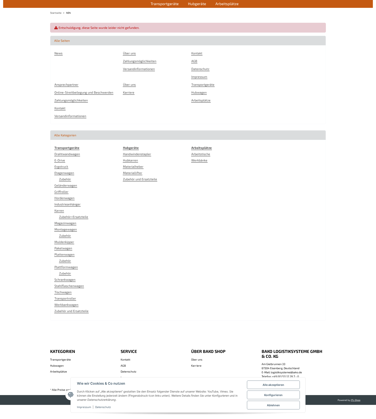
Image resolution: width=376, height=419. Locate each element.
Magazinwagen (65, 223)
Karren (59, 210)
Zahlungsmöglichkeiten (139, 61)
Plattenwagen (64, 254)
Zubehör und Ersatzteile (71, 311)
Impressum (84, 407)
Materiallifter (132, 173)
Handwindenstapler (137, 154)
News (58, 53)
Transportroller (65, 298)
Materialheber (133, 166)
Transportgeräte (202, 84)
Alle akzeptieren (273, 384)
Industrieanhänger (67, 204)
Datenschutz (103, 407)
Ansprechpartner (66, 84)
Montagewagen (65, 229)
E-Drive (59, 160)
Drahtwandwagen (67, 154)
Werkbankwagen (66, 304)
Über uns (129, 53)
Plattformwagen (66, 267)
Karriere (128, 92)
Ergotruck (61, 166)
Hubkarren (130, 160)
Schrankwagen (64, 279)
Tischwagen (62, 292)
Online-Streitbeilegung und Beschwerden (83, 92)
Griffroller (61, 191)
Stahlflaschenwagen (69, 286)
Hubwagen (199, 92)
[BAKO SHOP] (139, 4)
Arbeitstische (200, 154)
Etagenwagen (64, 173)
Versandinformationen (139, 69)
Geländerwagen (65, 185)
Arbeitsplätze (201, 100)
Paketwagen (63, 248)
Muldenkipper (64, 242)
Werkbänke (199, 160)
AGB (194, 61)
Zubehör (65, 179)
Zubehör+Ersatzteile (73, 217)
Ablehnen (273, 405)
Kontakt (196, 53)
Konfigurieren (273, 395)
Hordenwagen (64, 198)
